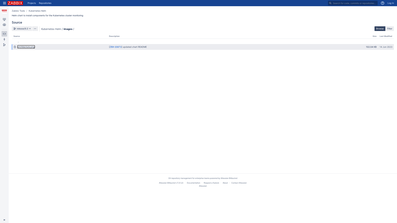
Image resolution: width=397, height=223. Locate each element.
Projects (32, 3)
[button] (4, 3)
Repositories (45, 3)
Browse (380, 28)
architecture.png (26, 47)
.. (18, 41)
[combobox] (353, 3)
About (225, 183)
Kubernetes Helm (37, 10)
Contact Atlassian (239, 183)
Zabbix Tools (18, 10)
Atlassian (203, 186)
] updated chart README (134, 47)
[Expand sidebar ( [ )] (4, 220)
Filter (389, 28)
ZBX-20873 (115, 47)
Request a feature (211, 183)
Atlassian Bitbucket (229, 178)
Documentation (193, 183)
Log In (391, 3)
